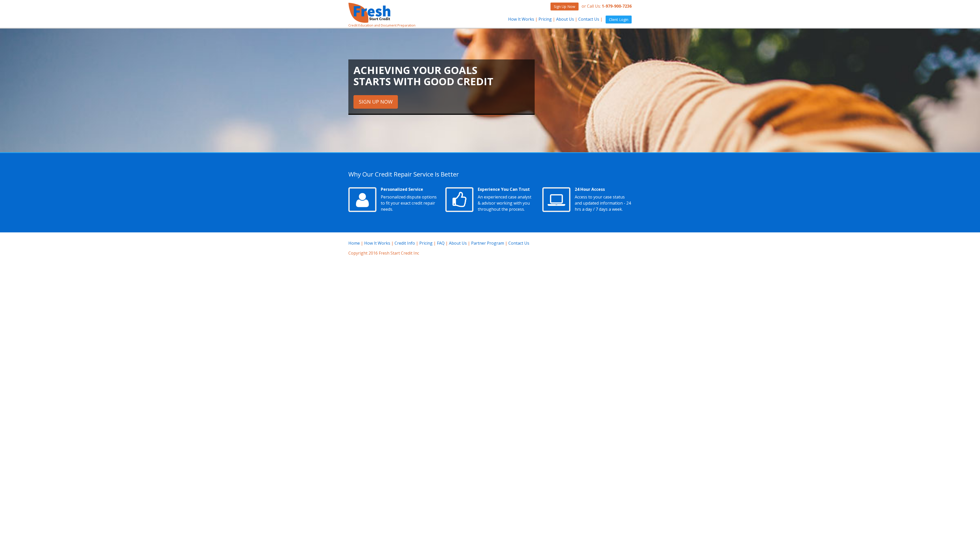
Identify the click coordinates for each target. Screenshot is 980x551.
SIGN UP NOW (376, 101)
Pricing (545, 19)
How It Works (521, 19)
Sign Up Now (564, 6)
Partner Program (487, 243)
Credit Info (405, 243)
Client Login (618, 19)
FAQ (441, 243)
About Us (565, 19)
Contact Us (588, 19)
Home (354, 243)
